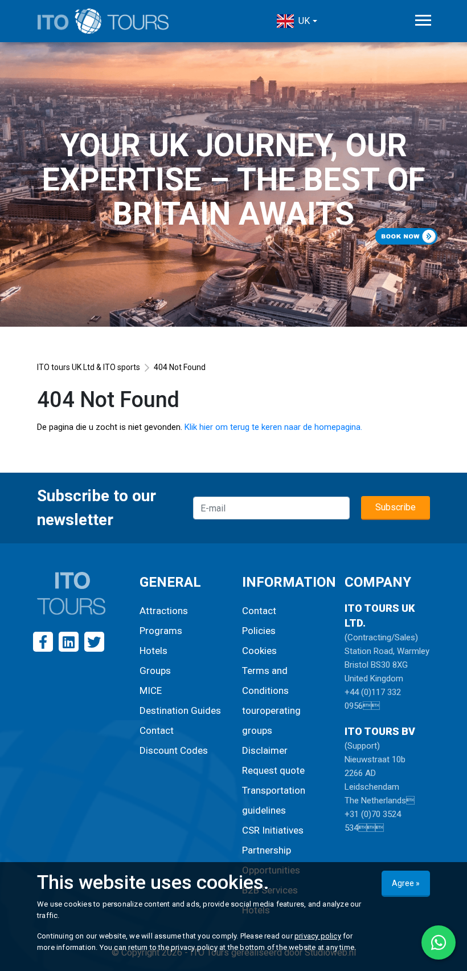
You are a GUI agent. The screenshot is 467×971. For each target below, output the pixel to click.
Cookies (259, 650)
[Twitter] (94, 642)
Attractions (164, 610)
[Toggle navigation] (423, 20)
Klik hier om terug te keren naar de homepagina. (273, 427)
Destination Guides (180, 710)
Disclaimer (265, 750)
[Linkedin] (69, 642)
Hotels (153, 650)
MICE (151, 690)
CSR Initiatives (273, 830)
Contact (157, 730)
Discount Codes (174, 750)
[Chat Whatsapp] (438, 942)
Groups (155, 670)
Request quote (273, 770)
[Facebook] (43, 642)
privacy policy (317, 936)
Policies (259, 630)
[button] (297, 21)
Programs (161, 630)
